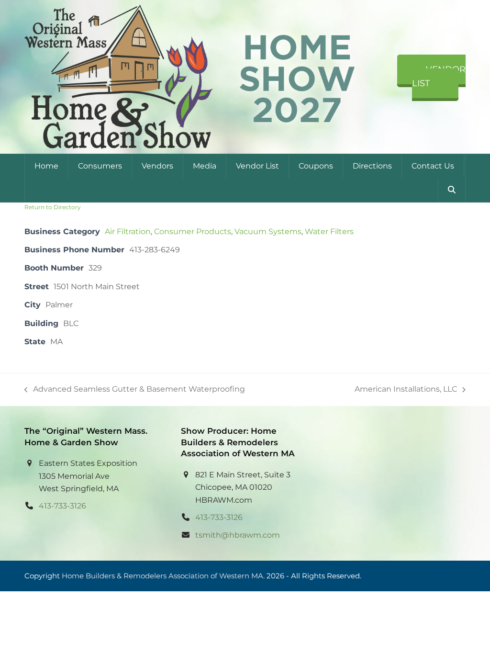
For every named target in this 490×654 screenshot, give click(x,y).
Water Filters (329, 231)
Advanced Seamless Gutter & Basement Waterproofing (134, 389)
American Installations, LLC (406, 389)
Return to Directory (52, 207)
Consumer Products (192, 231)
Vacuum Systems (267, 231)
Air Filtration (128, 231)
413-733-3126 (62, 505)
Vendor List (439, 76)
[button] (451, 190)
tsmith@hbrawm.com (237, 535)
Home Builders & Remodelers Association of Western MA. (163, 576)
